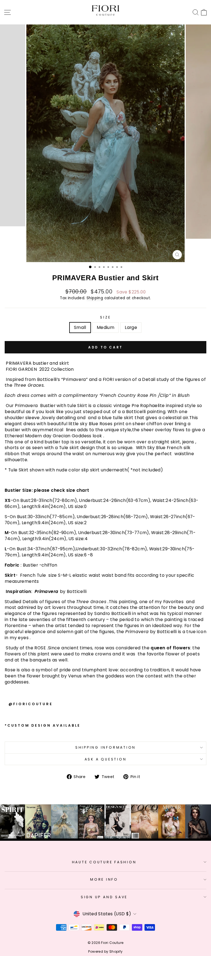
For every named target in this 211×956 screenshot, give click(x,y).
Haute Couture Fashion (104, 862)
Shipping (95, 298)
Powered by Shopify (105, 951)
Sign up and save (104, 897)
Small (80, 327)
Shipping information (105, 747)
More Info (104, 879)
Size (105, 317)
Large (131, 327)
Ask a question (106, 759)
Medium (105, 327)
